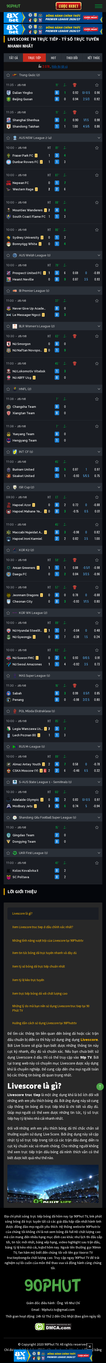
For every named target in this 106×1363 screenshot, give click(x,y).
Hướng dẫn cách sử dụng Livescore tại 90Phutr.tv (44, 1023)
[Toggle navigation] (98, 6)
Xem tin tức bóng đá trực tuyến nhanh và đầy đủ (44, 953)
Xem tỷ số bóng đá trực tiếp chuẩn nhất (38, 966)
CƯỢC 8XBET (68, 6)
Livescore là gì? (22, 913)
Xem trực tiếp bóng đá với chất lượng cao (40, 993)
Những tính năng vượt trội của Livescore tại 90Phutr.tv (47, 940)
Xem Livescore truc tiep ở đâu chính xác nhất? (42, 927)
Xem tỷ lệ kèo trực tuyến (28, 980)
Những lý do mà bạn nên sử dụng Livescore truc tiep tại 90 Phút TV (50, 1008)
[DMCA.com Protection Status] (53, 1326)
